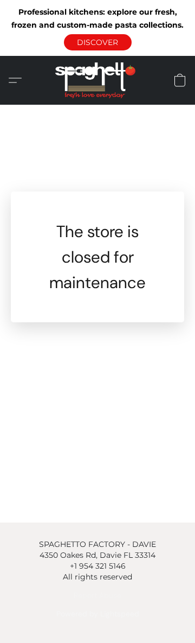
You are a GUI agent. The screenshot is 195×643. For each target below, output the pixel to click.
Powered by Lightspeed (97, 614)
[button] (98, 42)
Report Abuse (97, 595)
